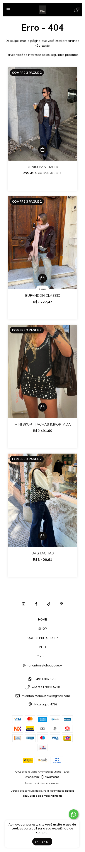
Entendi (42, 841)
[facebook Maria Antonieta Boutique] (36, 604)
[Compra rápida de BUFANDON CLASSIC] (42, 278)
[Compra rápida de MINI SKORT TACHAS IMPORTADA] (42, 407)
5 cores (42, 289)
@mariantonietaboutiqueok (42, 665)
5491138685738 (46, 679)
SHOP (42, 629)
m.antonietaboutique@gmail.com (46, 696)
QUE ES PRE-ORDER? (42, 638)
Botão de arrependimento (46, 795)
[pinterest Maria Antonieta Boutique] (61, 604)
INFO (42, 647)
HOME (42, 619)
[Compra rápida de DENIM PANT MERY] (42, 149)
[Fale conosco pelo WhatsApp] (73, 814)
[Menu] (9, 10)
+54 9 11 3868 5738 (46, 687)
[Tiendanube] (42, 778)
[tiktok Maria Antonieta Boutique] (49, 604)
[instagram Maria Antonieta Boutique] (23, 604)
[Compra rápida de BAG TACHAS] (42, 536)
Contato (43, 656)
